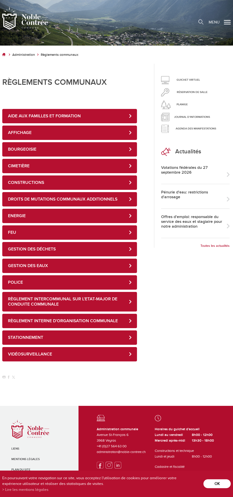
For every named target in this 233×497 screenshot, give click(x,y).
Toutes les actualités (215, 246)
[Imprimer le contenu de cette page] (4, 377)
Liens (15, 449)
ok (217, 484)
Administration (23, 55)
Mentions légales (25, 459)
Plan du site (20, 469)
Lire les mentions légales (26, 489)
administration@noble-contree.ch (121, 452)
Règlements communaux (59, 55)
